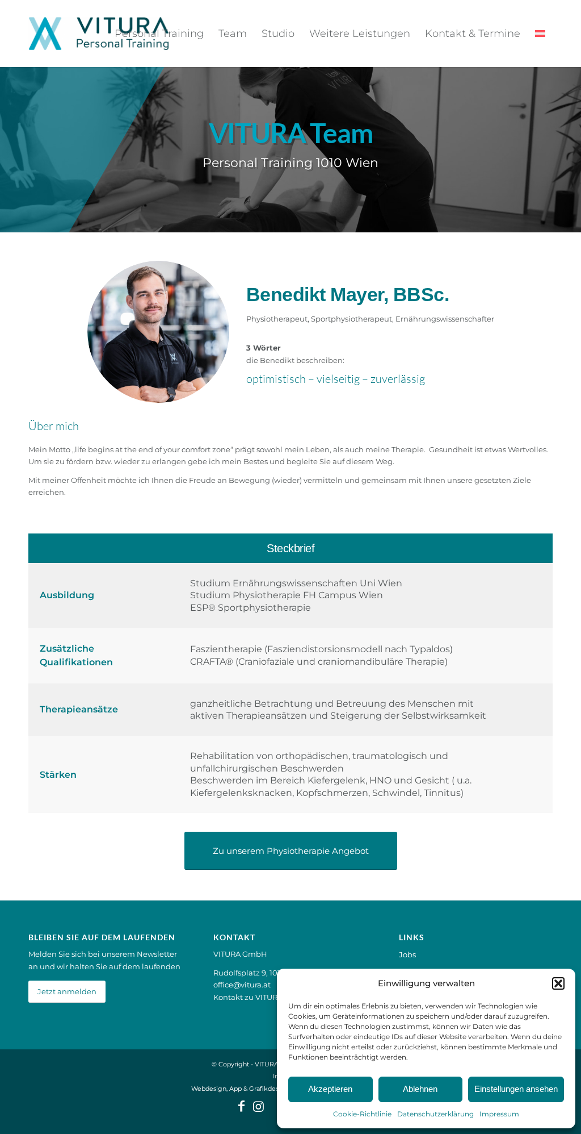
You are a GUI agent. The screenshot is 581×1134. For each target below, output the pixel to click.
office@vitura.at (242, 984)
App (235, 1089)
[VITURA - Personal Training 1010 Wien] (99, 33)
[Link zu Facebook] (241, 1106)
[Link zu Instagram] (258, 1106)
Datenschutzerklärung (435, 1114)
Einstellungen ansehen (516, 1089)
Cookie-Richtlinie (362, 1114)
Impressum (499, 1114)
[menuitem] (159, 33)
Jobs (407, 954)
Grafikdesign (269, 1089)
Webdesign (208, 1089)
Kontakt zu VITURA (248, 997)
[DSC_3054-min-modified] (158, 332)
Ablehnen (420, 1089)
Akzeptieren (330, 1089)
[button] (558, 983)
